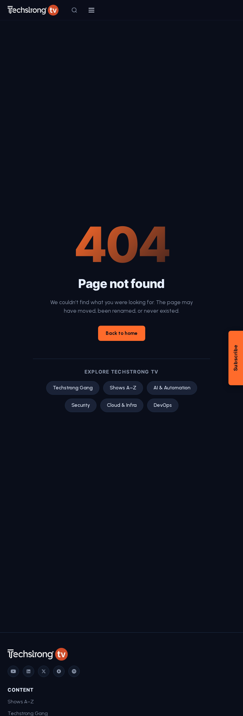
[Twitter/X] (43, 671)
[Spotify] (74, 671)
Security (81, 405)
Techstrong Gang (73, 388)
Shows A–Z (123, 388)
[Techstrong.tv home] (33, 10)
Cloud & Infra (122, 405)
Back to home (122, 333)
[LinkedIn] (28, 671)
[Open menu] (91, 10)
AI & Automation (171, 388)
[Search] (74, 10)
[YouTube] (13, 671)
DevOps (163, 405)
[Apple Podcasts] (59, 671)
